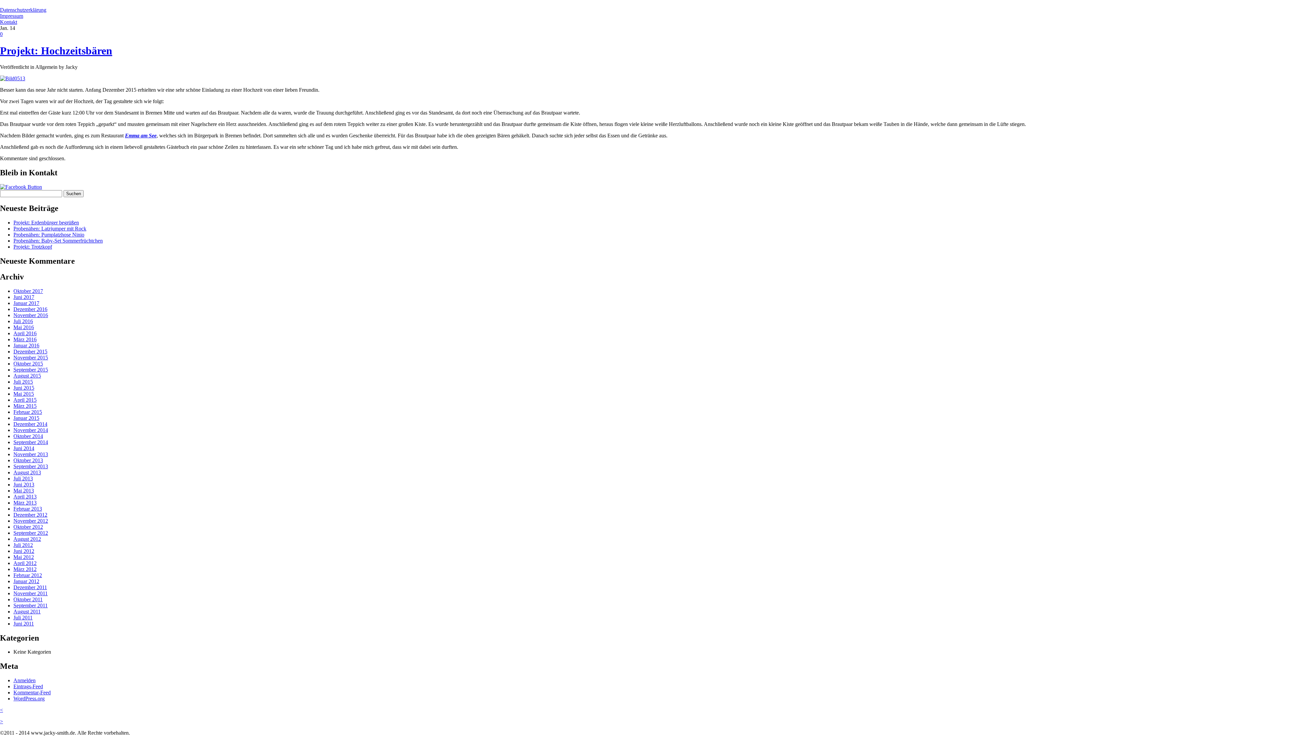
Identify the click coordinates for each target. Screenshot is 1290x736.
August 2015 (27, 376)
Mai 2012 (23, 557)
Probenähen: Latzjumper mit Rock (49, 228)
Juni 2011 (23, 623)
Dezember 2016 (30, 309)
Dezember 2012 (30, 515)
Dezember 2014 (30, 424)
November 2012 (30, 521)
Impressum (11, 16)
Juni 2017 (23, 297)
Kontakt (8, 22)
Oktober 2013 (28, 460)
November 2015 (30, 357)
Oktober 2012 (28, 527)
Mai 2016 (23, 327)
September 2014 (30, 442)
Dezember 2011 (30, 587)
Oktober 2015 (28, 363)
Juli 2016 (23, 321)
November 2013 (30, 454)
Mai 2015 (23, 394)
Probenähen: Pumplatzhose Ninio (48, 234)
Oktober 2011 (28, 599)
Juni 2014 (23, 448)
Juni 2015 (23, 388)
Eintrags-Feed (28, 686)
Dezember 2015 (30, 351)
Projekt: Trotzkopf (32, 247)
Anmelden (24, 680)
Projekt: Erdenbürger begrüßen (46, 222)
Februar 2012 (27, 575)
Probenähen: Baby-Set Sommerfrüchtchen (58, 241)
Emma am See (141, 135)
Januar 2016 (26, 345)
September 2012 (30, 533)
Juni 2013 (23, 484)
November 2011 (30, 593)
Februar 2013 (27, 509)
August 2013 (27, 472)
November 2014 (30, 430)
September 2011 (30, 605)
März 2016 (25, 339)
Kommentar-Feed (32, 692)
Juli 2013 (23, 478)
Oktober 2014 (28, 436)
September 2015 (30, 370)
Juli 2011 (23, 617)
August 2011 (27, 611)
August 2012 (27, 539)
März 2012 (25, 569)
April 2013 (25, 497)
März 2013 (25, 503)
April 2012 (25, 563)
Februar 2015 (27, 412)
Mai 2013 (23, 490)
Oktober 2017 (28, 291)
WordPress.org (29, 698)
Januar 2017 (26, 303)
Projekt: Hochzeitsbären (56, 51)
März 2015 (25, 406)
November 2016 (30, 315)
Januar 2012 (26, 581)
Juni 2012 (23, 551)
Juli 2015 (23, 382)
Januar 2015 (26, 418)
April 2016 (25, 333)
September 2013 (30, 466)
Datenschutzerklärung (23, 10)
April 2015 (25, 400)
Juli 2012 (23, 545)
